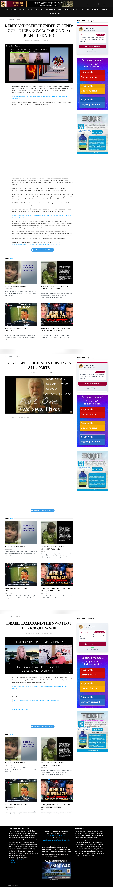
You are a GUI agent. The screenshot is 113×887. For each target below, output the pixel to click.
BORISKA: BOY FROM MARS (15, 286)
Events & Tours (34, 9)
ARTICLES (18, 19)
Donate (88, 4)
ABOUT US (62, 9)
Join (82, 4)
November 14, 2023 (30, 40)
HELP (94, 9)
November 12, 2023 (30, 372)
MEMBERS (49, 9)
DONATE (74, 9)
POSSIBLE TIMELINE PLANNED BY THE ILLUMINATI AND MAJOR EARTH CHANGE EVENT (36, 700)
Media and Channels (14, 9)
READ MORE (13, 862)
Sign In (95, 4)
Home (6, 19)
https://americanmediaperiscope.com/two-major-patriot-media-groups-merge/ (36, 244)
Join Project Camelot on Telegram (43, 250)
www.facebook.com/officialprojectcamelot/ (56, 840)
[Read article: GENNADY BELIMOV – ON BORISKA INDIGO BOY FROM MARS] (57, 272)
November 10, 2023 (30, 633)
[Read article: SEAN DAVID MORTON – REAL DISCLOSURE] (21, 314)
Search (104, 9)
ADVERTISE (85, 9)
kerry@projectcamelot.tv (17, 860)
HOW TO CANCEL (56, 13)
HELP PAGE (102, 4)
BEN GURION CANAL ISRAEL (20, 709)
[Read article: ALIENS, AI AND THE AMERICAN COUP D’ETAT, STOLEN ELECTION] (57, 314)
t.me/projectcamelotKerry (56, 835)
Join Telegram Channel (93, 46)
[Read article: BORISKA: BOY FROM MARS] (21, 272)
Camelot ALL (11, 19)
